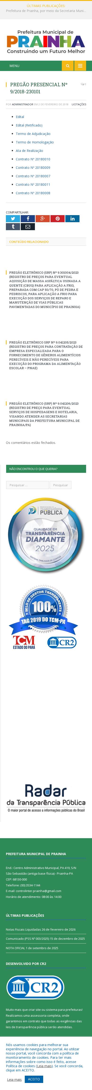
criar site (35, 1009)
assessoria (38, 1015)
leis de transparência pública (26, 1027)
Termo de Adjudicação (33, 133)
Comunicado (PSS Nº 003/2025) (27, 938)
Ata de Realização (29, 150)
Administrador (22, 104)
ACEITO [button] (34, 1079)
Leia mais (44, 1066)
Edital (20, 117)
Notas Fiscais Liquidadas (45, 11)
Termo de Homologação (35, 142)
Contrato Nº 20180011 (33, 184)
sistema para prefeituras (64, 1009)
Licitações (79, 104)
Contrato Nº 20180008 (33, 193)
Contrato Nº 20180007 (33, 176)
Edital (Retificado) (29, 125)
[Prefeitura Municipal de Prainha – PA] (46, 41)
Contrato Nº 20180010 (33, 159)
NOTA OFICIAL (15, 948)
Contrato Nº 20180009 (33, 167)
